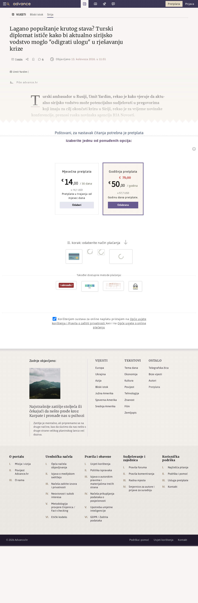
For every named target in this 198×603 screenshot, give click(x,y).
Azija (98, 380)
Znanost (129, 399)
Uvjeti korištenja (100, 463)
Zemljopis (131, 412)
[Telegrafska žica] (104, 4)
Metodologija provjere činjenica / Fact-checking (63, 507)
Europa (99, 367)
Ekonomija (131, 374)
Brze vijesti (155, 374)
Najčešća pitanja (178, 467)
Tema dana (131, 367)
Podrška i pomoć (178, 473)
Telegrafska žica (159, 367)
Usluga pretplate (178, 480)
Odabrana (123, 205)
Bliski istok (101, 386)
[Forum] (112, 4)
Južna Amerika (104, 393)
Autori (152, 380)
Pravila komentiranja (141, 473)
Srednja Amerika (105, 406)
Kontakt (172, 486)
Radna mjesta (137, 480)
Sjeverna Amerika (106, 399)
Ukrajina (100, 374)
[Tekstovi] (94, 4)
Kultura (129, 380)
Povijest (129, 386)
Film (127, 406)
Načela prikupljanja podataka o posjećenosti (102, 497)
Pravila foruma (138, 467)
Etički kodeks (59, 517)
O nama (19, 480)
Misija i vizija (23, 463)
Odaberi (76, 205)
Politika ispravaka (101, 470)
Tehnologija (132, 393)
